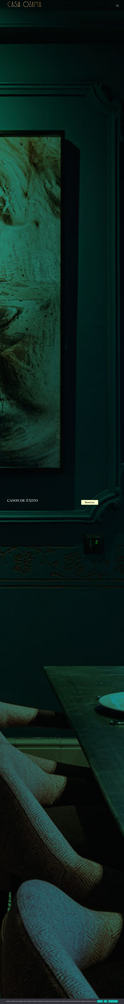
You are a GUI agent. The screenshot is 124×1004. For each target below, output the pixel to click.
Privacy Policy (113, 1001)
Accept (100, 1001)
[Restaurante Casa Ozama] (24, 4)
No (105, 1001)
